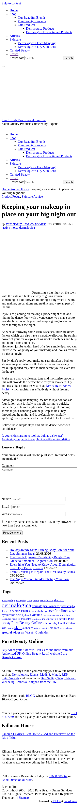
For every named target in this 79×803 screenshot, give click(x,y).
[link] (14, 54)
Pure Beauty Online (26, 623)
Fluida (56, 801)
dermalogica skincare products (51, 606)
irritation (66, 615)
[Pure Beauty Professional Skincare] (39, 116)
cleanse (36, 600)
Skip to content (11, 3)
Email (6, 506)
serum (10, 628)
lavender (6, 618)
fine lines (61, 611)
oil (56, 619)
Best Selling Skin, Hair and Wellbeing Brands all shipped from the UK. (39, 680)
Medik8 (45, 674)
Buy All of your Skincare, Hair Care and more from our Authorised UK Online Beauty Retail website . (37, 653)
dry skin (15, 610)
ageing (11, 600)
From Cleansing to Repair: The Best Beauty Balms (42, 572)
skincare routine (41, 628)
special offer (11, 632)
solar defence (66, 628)
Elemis (25, 611)
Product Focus (19, 189)
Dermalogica (20, 674)
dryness (5, 611)
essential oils (37, 611)
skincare (27, 627)
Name (6, 499)
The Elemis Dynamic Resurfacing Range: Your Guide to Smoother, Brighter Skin (40, 559)
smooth (54, 627)
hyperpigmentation (52, 615)
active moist (10, 227)
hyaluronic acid (11, 614)
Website (7, 514)
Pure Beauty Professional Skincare (24, 120)
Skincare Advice (32, 196)
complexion (46, 600)
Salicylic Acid (58, 623)
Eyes (46, 611)
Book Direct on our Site (17, 780)
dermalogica (27, 227)
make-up (16, 619)
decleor (59, 600)
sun (22, 632)
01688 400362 (58, 776)
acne (4, 600)
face (51, 610)
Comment (8, 465)
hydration (36, 615)
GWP (72, 610)
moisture (26, 618)
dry (73, 606)
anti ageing (21, 600)
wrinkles (43, 632)
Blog (30, 695)
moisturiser (48, 618)
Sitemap (23, 797)
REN (65, 674)
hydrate (25, 615)
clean (29, 600)
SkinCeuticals (10, 678)
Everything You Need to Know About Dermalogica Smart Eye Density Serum (43, 566)
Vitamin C (31, 632)
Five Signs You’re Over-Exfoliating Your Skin (39, 579)
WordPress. (70, 801)
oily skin (63, 619)
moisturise (36, 619)
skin (18, 627)
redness (47, 623)
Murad (56, 674)
